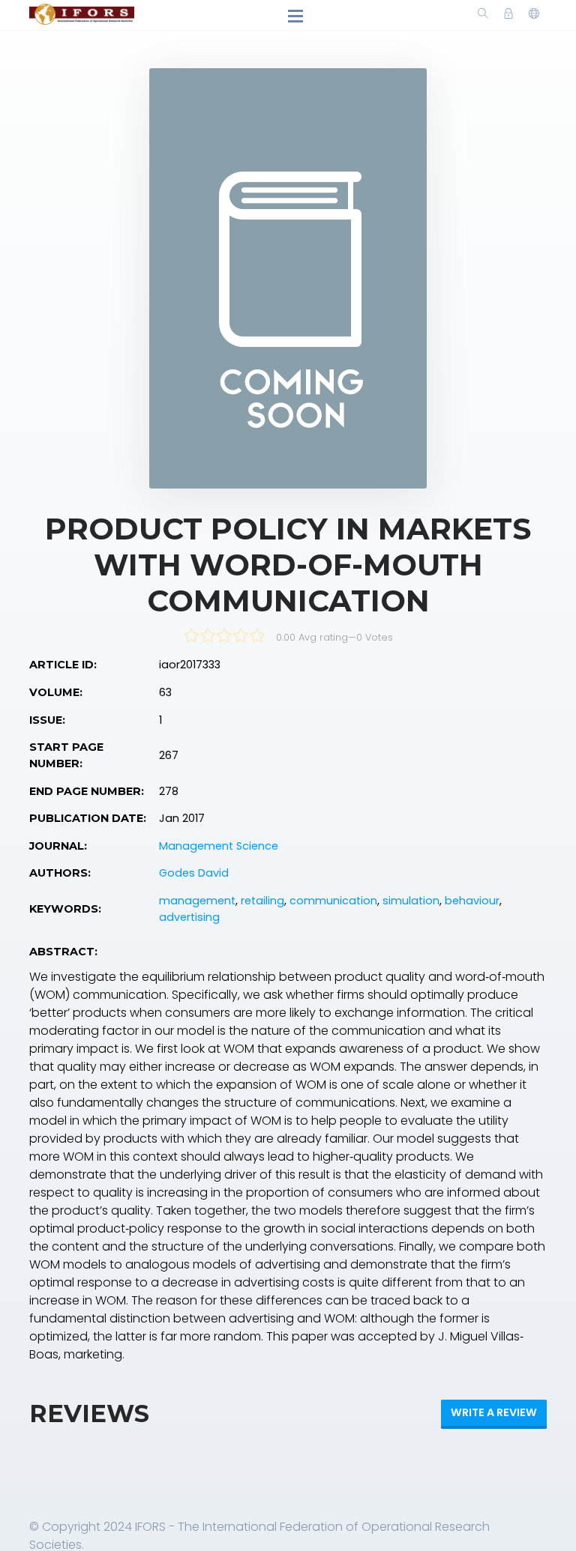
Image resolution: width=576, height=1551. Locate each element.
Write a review (494, 1412)
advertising (189, 917)
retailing (262, 900)
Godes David (194, 872)
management (197, 900)
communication (333, 900)
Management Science (218, 845)
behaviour (472, 900)
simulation (411, 900)
